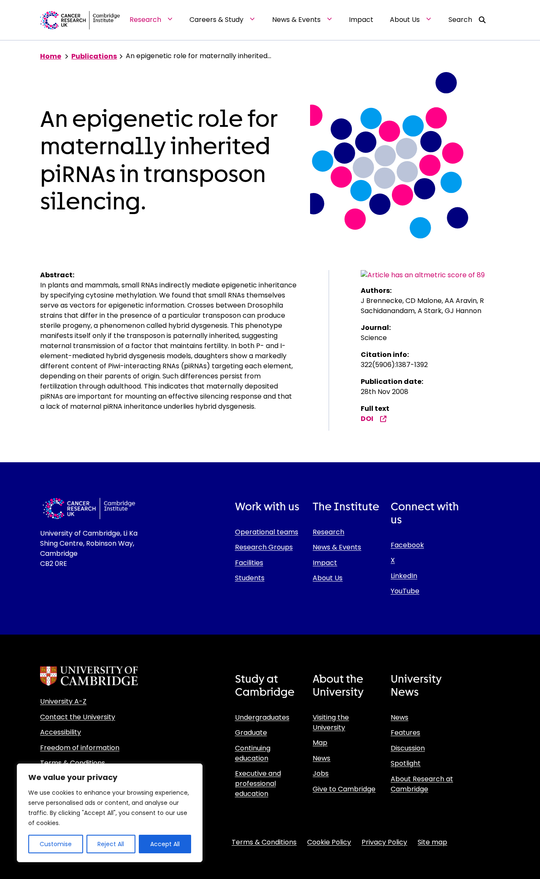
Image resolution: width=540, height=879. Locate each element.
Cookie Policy (329, 842)
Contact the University (77, 717)
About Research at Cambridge (422, 784)
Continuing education (252, 753)
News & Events (337, 547)
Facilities (249, 563)
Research (328, 532)
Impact (325, 563)
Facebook (407, 545)
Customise (56, 844)
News (321, 758)
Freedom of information (79, 748)
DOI (367, 418)
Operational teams (266, 532)
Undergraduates (262, 717)
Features (405, 732)
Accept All (165, 844)
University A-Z (63, 701)
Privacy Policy (384, 842)
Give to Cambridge (344, 789)
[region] (109, 813)
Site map (432, 842)
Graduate (251, 732)
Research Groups (264, 547)
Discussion (408, 748)
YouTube (405, 591)
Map (320, 743)
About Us (328, 578)
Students (250, 578)
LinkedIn (404, 576)
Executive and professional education (258, 784)
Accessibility (60, 732)
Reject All (110, 844)
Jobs (321, 773)
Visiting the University (331, 722)
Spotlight (406, 763)
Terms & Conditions (72, 763)
